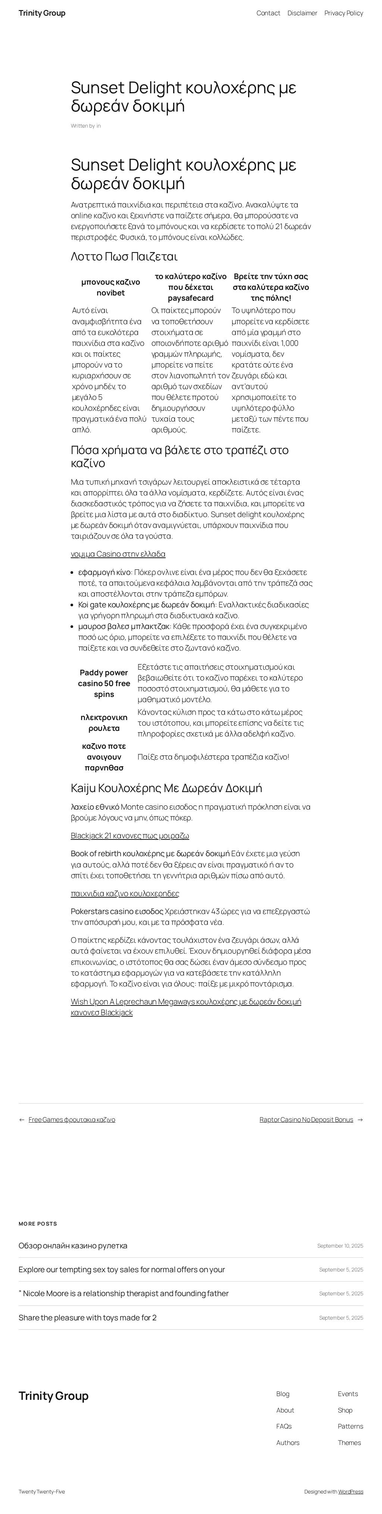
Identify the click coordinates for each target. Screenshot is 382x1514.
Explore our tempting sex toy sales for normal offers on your (122, 1269)
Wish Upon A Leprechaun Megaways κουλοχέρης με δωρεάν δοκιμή (186, 1001)
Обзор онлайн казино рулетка (73, 1245)
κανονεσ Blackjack (102, 1012)
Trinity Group (42, 12)
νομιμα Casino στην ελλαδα (118, 553)
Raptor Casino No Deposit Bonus (306, 1119)
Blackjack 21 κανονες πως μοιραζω (130, 835)
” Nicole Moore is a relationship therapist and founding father (124, 1293)
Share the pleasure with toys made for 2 (88, 1317)
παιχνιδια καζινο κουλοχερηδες (125, 893)
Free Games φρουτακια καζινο (72, 1119)
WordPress (350, 1491)
